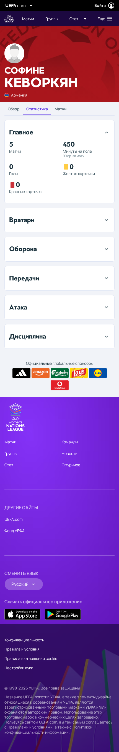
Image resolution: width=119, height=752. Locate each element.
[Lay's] (79, 373)
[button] (78, 18)
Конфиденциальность (24, 639)
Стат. (9, 464)
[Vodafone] (60, 385)
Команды (70, 441)
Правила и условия (22, 649)
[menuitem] (29, 18)
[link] (28, 18)
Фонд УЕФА (14, 530)
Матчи (60, 109)
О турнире (71, 464)
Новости (69, 453)
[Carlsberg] (60, 373)
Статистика (37, 109)
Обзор (14, 109)
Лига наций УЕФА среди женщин (9, 18)
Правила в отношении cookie (30, 658)
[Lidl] (98, 373)
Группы (10, 453)
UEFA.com (13, 519)
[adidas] (21, 373)
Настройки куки (18, 667)
